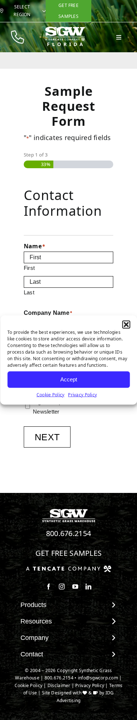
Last (29, 292)
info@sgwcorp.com (98, 678)
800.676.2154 (68, 533)
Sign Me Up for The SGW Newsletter (64, 407)
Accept (68, 379)
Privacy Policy (82, 394)
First (29, 268)
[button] (126, 324)
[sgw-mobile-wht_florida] (65, 29)
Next (47, 437)
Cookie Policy (51, 394)
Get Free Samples (68, 553)
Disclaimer (59, 685)
